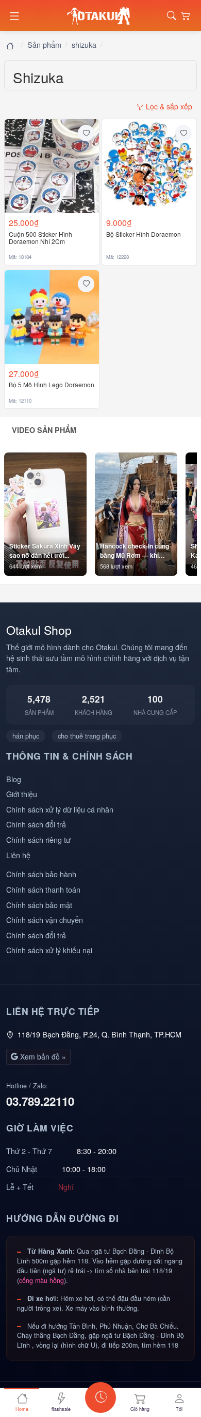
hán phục (25, 736)
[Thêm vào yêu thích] (86, 133)
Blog (13, 778)
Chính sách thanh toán (43, 889)
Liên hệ (18, 854)
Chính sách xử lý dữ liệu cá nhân (59, 809)
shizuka (84, 44)
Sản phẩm (44, 44)
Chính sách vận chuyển (44, 919)
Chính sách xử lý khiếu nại (49, 949)
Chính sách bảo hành (41, 873)
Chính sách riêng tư (38, 839)
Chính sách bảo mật (39, 904)
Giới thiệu (21, 793)
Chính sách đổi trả (36, 824)
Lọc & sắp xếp (168, 106)
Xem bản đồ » (42, 1056)
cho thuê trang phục (87, 736)
